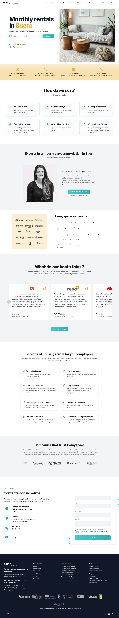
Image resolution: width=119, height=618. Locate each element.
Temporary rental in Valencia (68, 570)
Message (77, 519)
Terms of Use (95, 529)
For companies (51, 2)
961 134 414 (16, 529)
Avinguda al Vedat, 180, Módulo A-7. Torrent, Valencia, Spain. (17, 589)
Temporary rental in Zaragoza (68, 577)
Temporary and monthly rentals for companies (16, 570)
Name (76, 495)
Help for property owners (95, 570)
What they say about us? (84, 2)
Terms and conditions (94, 578)
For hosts (61, 2)
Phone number (79, 511)
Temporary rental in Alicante (68, 572)
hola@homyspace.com (19, 538)
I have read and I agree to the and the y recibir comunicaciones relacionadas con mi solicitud (91, 531)
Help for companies (94, 568)
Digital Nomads (36, 570)
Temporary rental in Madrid (68, 566)
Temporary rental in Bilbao (67, 574)
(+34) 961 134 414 (10, 585)
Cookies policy (93, 582)
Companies (36, 566)
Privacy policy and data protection (98, 580)
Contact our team (93, 566)
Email (76, 503)
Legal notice (92, 576)
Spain (16, 3)
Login (113, 2)
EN (103, 3)
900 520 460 (19, 585)
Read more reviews (59, 329)
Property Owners (37, 568)
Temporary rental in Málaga (68, 579)
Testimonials (36, 578)
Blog (97, 2)
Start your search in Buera (78, 192)
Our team (71, 2)
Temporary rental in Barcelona (68, 568)
